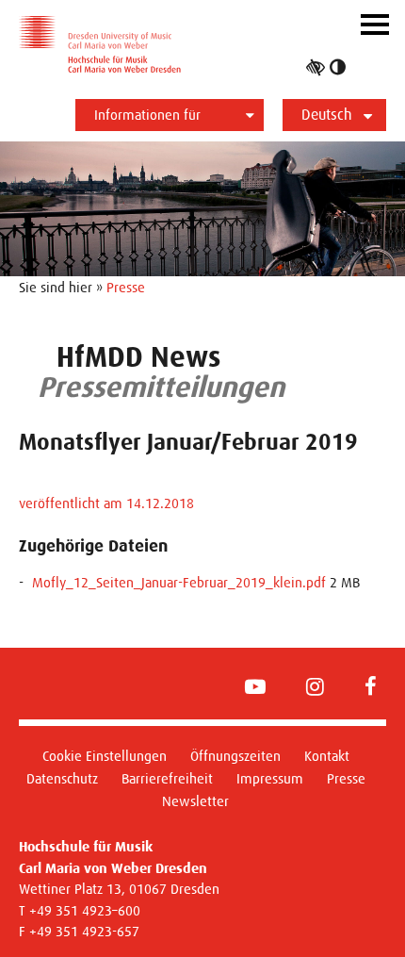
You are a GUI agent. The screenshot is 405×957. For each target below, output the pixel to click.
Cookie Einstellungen (104, 756)
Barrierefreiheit (167, 778)
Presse (125, 287)
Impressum (269, 778)
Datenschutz (62, 778)
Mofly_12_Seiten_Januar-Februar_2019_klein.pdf (179, 582)
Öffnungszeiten (235, 756)
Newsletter (195, 801)
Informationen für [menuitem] (147, 115)
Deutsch (326, 115)
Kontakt (326, 756)
